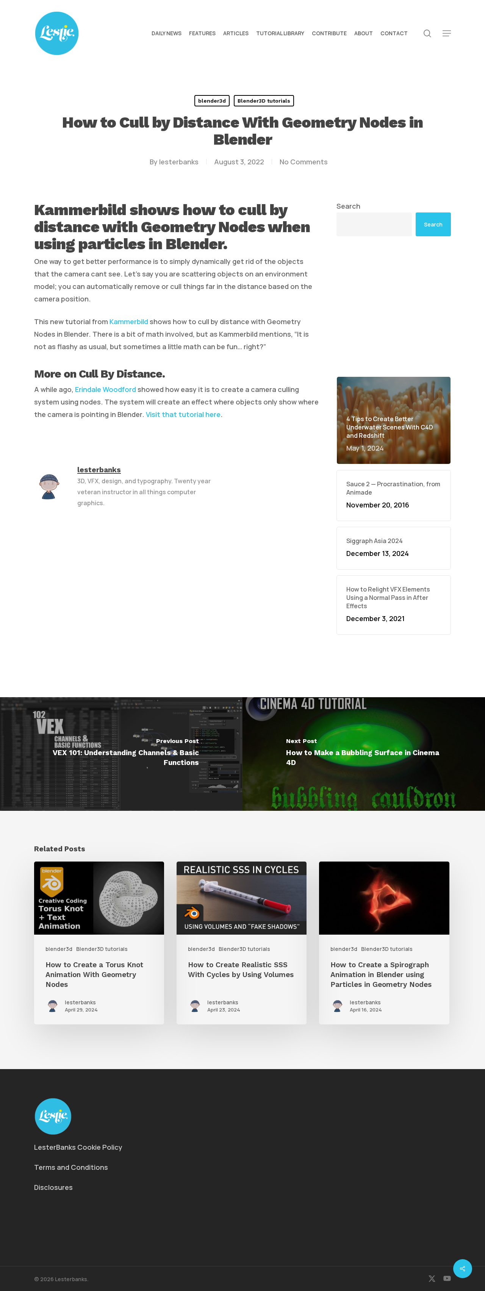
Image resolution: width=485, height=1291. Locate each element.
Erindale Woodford (105, 389)
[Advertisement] (393, 306)
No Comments (304, 161)
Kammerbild (129, 321)
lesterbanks (179, 161)
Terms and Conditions (71, 1167)
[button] (447, 33)
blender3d (212, 101)
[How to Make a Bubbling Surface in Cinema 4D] (363, 754)
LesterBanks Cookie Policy (78, 1147)
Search (348, 206)
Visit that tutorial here (183, 414)
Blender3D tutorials (264, 101)
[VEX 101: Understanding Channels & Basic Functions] (121, 754)
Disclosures (53, 1187)
